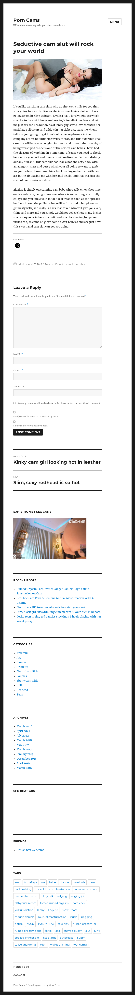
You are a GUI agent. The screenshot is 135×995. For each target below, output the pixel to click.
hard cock (78, 903)
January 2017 (25, 754)
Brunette (60, 264)
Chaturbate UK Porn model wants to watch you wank (51, 607)
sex (57, 930)
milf (19, 685)
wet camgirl (81, 944)
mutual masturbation (52, 917)
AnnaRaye (30, 882)
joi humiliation (24, 910)
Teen (20, 694)
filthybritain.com (25, 903)
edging (62, 896)
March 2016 (24, 767)
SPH (97, 930)
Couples (22, 676)
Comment (20, 304)
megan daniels (24, 917)
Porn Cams (26, 20)
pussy (30, 923)
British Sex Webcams (30, 850)
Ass (19, 657)
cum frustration (59, 889)
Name (18, 354)
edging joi (77, 896)
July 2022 (23, 735)
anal (70, 264)
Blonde (21, 662)
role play (63, 923)
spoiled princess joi (27, 937)
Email (18, 370)
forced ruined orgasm (54, 903)
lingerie (53, 910)
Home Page (21, 966)
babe (52, 882)
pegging (87, 917)
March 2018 (24, 740)
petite (19, 923)
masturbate (70, 910)
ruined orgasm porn (28, 930)
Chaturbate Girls (27, 671)
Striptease (66, 937)
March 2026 (24, 726)
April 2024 (23, 731)
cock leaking (23, 889)
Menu (114, 22)
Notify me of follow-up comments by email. (36, 416)
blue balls (79, 882)
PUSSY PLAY (46, 923)
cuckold (40, 889)
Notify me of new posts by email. (30, 425)
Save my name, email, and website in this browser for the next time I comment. (59, 403)
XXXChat (19, 974)
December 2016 (27, 758)
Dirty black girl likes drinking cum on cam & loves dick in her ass (58, 612)
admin (21, 264)
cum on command (86, 889)
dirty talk (48, 896)
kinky (40, 910)
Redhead (22, 690)
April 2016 (23, 763)
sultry (81, 937)
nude (73, 917)
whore (83, 264)
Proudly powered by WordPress (44, 985)
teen (43, 944)
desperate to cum (26, 896)
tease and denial (25, 944)
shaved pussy (73, 930)
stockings (49, 937)
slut (87, 930)
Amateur (49, 264)
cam (76, 264)
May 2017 (23, 744)
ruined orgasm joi (84, 923)
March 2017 (24, 749)
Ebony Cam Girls (27, 680)
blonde (64, 882)
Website (19, 386)
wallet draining (60, 944)
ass (43, 882)
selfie (48, 930)
